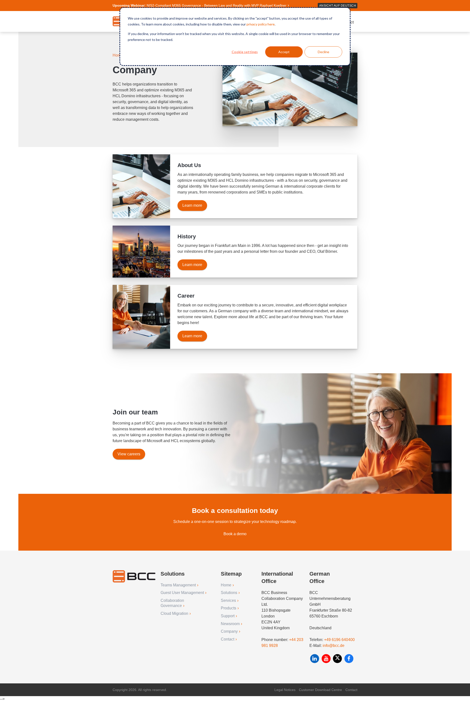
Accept (284, 52)
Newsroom (230, 624)
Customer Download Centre (320, 690)
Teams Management (178, 585)
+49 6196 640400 (339, 640)
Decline (323, 52)
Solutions (229, 593)
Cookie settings (245, 52)
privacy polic (256, 24)
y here (270, 24)
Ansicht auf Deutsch (337, 5)
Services (228, 600)
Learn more (192, 205)
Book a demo (235, 534)
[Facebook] (349, 658)
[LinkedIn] (315, 658)
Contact (227, 639)
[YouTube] (326, 658)
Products (228, 608)
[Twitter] (338, 658)
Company (229, 631)
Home (118, 55)
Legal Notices (284, 690)
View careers (129, 454)
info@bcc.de (333, 645)
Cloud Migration (174, 613)
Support (228, 616)
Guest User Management (182, 593)
